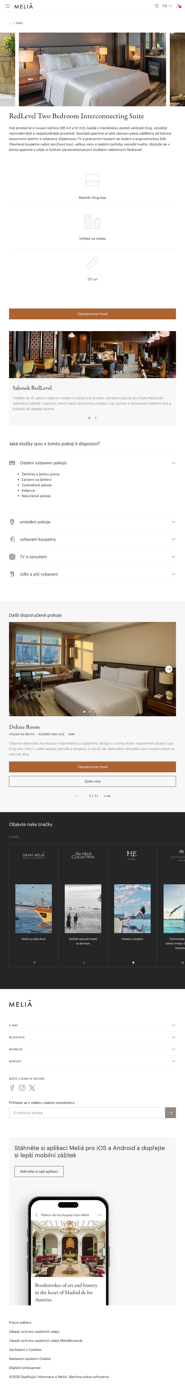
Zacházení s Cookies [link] (25, 1349)
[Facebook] (12, 1088)
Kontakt (15, 1061)
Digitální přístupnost (25, 1368)
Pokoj (19, 23)
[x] (32, 1088)
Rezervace (17, 1037)
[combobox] (167, 5)
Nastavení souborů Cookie (30, 1359)
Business (16, 1049)
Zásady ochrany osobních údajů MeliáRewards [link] (45, 1340)
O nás (13, 1025)
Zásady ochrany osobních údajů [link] (34, 1331)
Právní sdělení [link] (20, 1322)
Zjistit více (92, 781)
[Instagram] (22, 1088)
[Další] (107, 796)
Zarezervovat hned (92, 314)
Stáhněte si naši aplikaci (39, 1171)
